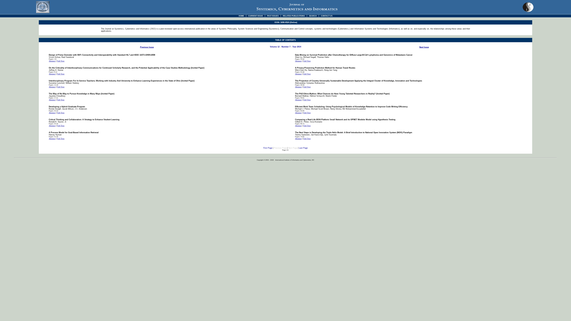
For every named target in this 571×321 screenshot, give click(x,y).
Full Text (60, 61)
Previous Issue (147, 47)
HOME (241, 16)
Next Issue (424, 47)
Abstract (52, 61)
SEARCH (313, 16)
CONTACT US (326, 16)
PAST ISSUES (273, 16)
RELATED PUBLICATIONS (294, 16)
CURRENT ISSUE (255, 16)
